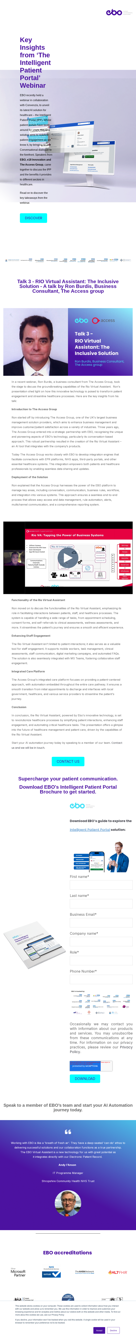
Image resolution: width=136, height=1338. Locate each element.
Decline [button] (113, 1330)
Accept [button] (99, 1330)
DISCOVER (33, 218)
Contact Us (68, 761)
